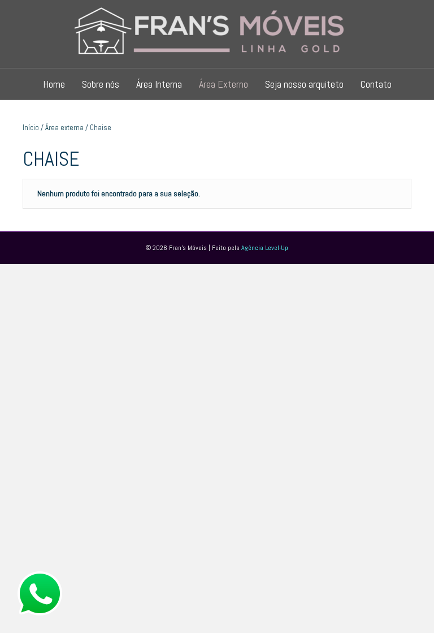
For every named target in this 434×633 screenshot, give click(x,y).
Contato (376, 84)
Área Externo (223, 84)
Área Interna (159, 84)
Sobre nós (100, 84)
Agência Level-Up (264, 247)
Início (31, 127)
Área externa (64, 127)
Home (54, 84)
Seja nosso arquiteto (304, 84)
